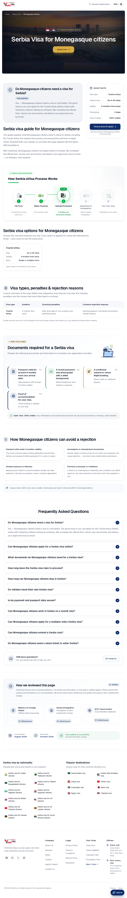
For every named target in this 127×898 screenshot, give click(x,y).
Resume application (101, 4)
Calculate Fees (92, 855)
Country (48, 859)
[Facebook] (6, 857)
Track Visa (90, 845)
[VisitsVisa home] (9, 4)
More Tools (91, 864)
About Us (49, 845)
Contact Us (50, 869)
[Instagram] (12, 857)
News (47, 855)
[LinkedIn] (24, 857)
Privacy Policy (72, 845)
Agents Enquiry (51, 864)
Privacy (113, 888)
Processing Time (93, 859)
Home (7, 14)
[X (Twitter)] (18, 857)
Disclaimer (70, 863)
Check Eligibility (92, 850)
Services (48, 850)
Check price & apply (104, 126)
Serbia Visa (16, 14)
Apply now (62, 49)
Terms (120, 888)
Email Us (112, 658)
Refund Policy (71, 858)
